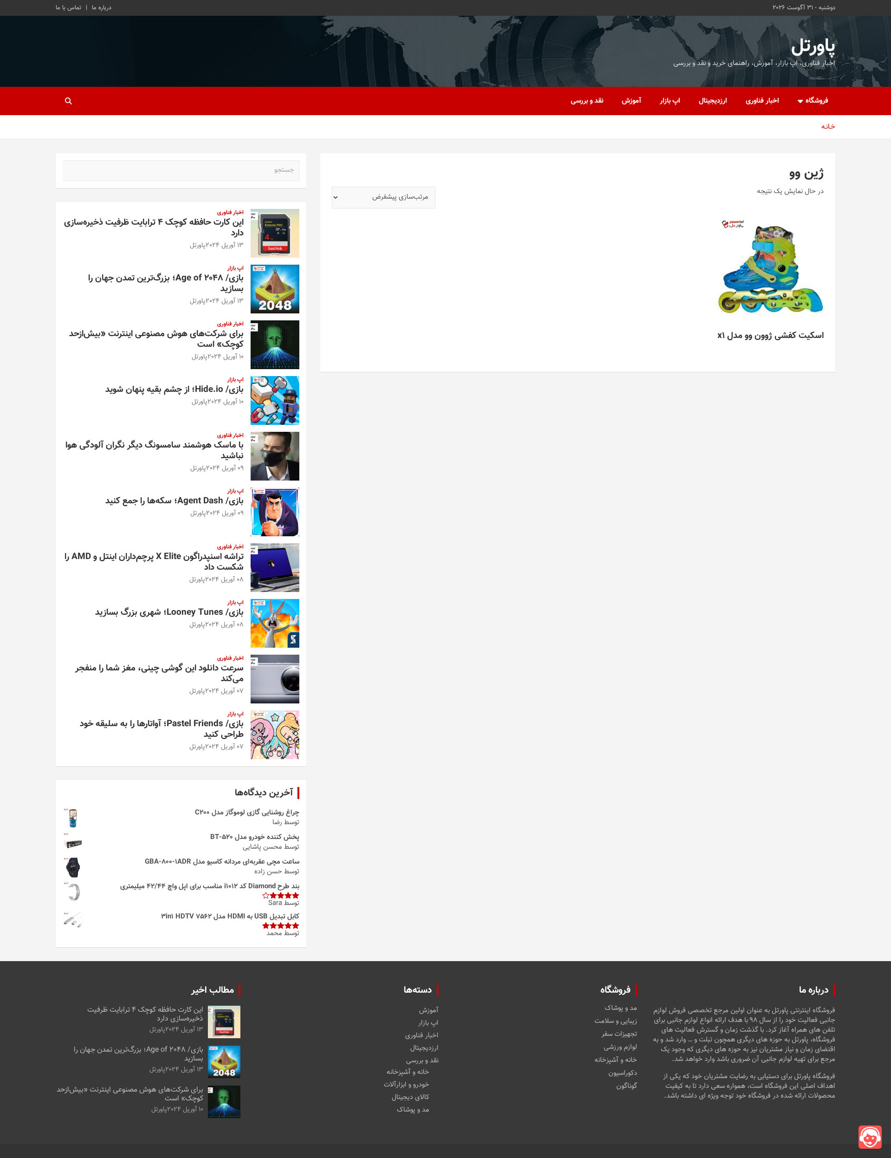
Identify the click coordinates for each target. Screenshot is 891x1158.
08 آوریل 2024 (224, 580)
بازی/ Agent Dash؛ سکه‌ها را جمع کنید (174, 501)
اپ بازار (670, 101)
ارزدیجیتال (713, 101)
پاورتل (813, 46)
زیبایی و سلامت (615, 1021)
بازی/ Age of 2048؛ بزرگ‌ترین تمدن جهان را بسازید (166, 284)
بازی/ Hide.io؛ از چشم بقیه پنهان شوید (174, 390)
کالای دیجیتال (410, 1097)
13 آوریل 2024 (225, 246)
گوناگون (626, 1086)
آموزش (631, 101)
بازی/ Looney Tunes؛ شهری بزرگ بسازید (169, 612)
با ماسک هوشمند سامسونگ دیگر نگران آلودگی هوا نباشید (154, 451)
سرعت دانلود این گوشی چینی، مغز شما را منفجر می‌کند (159, 674)
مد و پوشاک (621, 1008)
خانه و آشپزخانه (615, 1060)
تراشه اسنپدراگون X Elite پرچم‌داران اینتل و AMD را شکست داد (154, 562)
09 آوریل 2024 (225, 468)
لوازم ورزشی (620, 1047)
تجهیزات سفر (619, 1034)
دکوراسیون (622, 1073)
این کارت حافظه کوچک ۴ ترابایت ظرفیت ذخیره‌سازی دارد (154, 228)
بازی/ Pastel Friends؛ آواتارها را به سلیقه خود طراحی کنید (162, 729)
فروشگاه (817, 101)
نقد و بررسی (587, 101)
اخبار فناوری (762, 101)
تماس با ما (68, 8)
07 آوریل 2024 (224, 691)
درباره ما (101, 8)
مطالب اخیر (212, 990)
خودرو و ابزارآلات (406, 1085)
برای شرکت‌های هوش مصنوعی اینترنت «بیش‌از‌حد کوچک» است (156, 339)
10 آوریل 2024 (225, 357)
